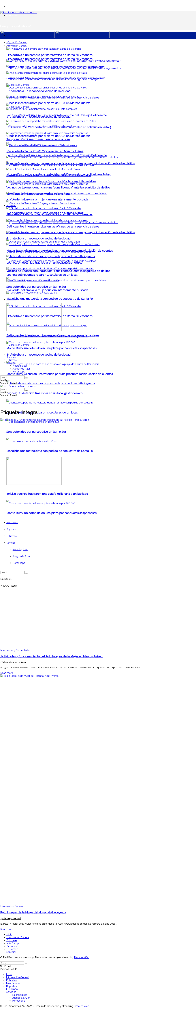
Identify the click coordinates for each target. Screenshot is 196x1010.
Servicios (10, 363)
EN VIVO (10, 7)
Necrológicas (20, 365)
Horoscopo (19, 371)
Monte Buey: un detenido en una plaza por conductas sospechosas (51, 348)
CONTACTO (11, 15)
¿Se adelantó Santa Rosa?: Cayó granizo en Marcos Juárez (44, 151)
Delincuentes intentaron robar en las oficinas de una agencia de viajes (52, 79)
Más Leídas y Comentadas (15, 650)
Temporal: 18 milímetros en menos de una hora (38, 139)
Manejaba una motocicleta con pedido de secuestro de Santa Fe (49, 298)
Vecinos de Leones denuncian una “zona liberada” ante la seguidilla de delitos (58, 270)
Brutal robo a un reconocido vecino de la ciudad (38, 354)
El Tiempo (11, 360)
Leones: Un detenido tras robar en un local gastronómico (44, 393)
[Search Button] (26, 390)
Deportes (11, 357)
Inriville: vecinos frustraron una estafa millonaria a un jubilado (47, 336)
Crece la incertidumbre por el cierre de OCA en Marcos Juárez (48, 135)
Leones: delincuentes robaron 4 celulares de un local (41, 412)
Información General (16, 42)
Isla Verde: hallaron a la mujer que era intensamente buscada (47, 290)
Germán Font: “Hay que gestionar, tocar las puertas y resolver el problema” (55, 67)
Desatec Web (81, 957)
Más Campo (12, 354)
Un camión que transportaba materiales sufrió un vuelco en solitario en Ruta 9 (58, 127)
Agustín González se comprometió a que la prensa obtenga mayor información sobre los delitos (70, 232)
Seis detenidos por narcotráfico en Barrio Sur (36, 286)
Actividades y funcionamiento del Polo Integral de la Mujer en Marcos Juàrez (51, 656)
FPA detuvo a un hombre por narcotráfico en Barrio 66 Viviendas (49, 59)
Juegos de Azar (21, 368)
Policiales (11, 205)
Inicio (9, 35)
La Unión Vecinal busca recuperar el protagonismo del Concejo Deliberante (56, 155)
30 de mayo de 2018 (10, 918)
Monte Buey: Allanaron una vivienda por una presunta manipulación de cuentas (59, 374)
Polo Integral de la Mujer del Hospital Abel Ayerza (33, 912)
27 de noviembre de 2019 (13, 662)
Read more (6, 672)
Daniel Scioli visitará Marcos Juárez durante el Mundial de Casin (48, 175)
